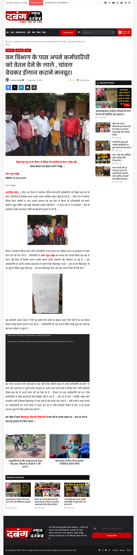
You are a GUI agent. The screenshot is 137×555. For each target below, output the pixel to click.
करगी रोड (28, 42)
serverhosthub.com (68, 550)
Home (10, 42)
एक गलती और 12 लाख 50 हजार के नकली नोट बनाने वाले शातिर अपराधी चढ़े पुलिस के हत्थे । (120, 173)
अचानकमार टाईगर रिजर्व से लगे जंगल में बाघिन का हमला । (18, 502)
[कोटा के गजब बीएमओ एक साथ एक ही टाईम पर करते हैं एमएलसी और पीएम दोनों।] (47, 490)
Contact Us (68, 32)
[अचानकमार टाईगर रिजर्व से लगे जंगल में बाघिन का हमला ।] (18, 490)
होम (7, 32)
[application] (47, 358)
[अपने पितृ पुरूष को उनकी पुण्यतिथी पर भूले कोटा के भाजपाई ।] (77, 490)
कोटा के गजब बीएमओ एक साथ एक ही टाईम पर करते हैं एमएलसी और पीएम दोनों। (47, 502)
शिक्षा (44, 32)
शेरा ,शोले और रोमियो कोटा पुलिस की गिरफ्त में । (121, 158)
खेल (33, 32)
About (122, 550)
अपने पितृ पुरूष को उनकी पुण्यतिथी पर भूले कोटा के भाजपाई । (63, 3)
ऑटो (28, 32)
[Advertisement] (114, 57)
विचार (39, 32)
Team (128, 550)
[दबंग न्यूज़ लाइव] (23, 17)
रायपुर (28, 50)
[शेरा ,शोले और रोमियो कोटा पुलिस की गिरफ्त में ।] (103, 159)
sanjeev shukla (16, 80)
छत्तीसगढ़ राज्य (20, 32)
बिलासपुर (19, 50)
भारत (12, 32)
